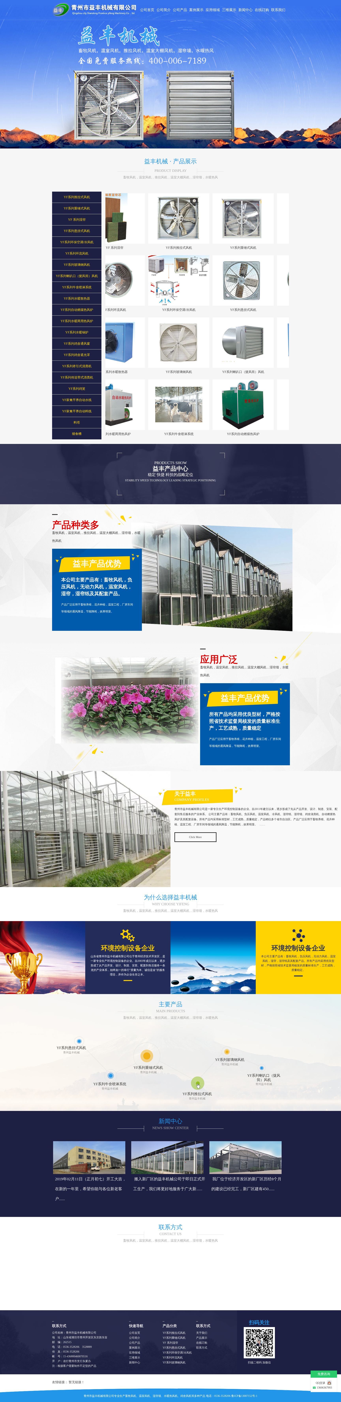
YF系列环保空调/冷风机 (77, 242)
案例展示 (196, 10)
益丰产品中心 (170, 468)
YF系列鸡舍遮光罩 (77, 355)
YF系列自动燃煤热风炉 (77, 309)
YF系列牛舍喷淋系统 (77, 287)
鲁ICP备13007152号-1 (244, 1395)
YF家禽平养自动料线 (77, 411)
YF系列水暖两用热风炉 (77, 321)
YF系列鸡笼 (76, 388)
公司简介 (163, 10)
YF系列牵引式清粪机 (77, 366)
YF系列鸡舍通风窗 (77, 343)
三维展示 (229, 10)
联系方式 (170, 1227)
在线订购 (262, 10)
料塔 (77, 422)
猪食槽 (77, 433)
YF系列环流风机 (76, 253)
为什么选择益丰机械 (170, 897)
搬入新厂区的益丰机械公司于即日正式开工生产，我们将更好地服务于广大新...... (169, 1184)
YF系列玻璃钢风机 (77, 264)
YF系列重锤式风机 (77, 208)
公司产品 (180, 10)
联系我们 (278, 10)
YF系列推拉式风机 (77, 197)
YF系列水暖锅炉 (76, 332)
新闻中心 (245, 10)
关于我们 (201, 1332)
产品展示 (201, 1337)
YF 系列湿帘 (77, 219)
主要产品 (170, 1004)
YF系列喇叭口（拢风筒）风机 (77, 276)
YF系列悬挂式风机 (77, 231)
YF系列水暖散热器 (77, 298)
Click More (195, 837)
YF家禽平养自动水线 (77, 400)
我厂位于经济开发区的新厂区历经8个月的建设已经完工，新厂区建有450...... (246, 1184)
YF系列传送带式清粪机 (77, 377)
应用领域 (213, 10)
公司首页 (147, 10)
